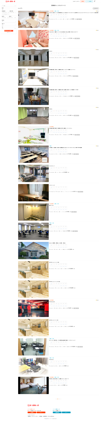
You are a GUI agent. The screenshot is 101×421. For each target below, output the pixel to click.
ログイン (78, 1)
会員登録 (82, 1)
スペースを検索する (31, 410)
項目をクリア (9, 32)
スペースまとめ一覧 (38, 410)
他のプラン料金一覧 (77, 38)
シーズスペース (50, 418)
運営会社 (29, 416)
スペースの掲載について (56, 410)
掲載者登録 (57, 412)
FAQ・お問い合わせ (51, 416)
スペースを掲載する (89, 1)
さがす (75, 1)
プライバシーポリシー (35, 416)
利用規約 (41, 416)
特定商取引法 (45, 416)
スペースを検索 (9, 30)
